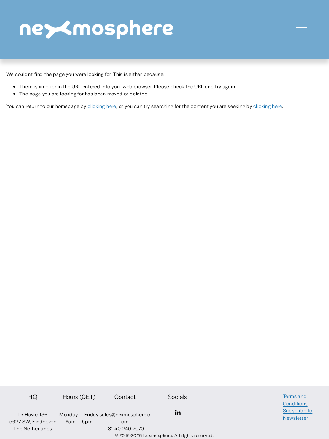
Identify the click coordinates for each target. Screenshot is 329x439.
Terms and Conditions (295, 399)
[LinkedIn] (177, 412)
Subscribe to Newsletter (298, 414)
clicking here (102, 106)
